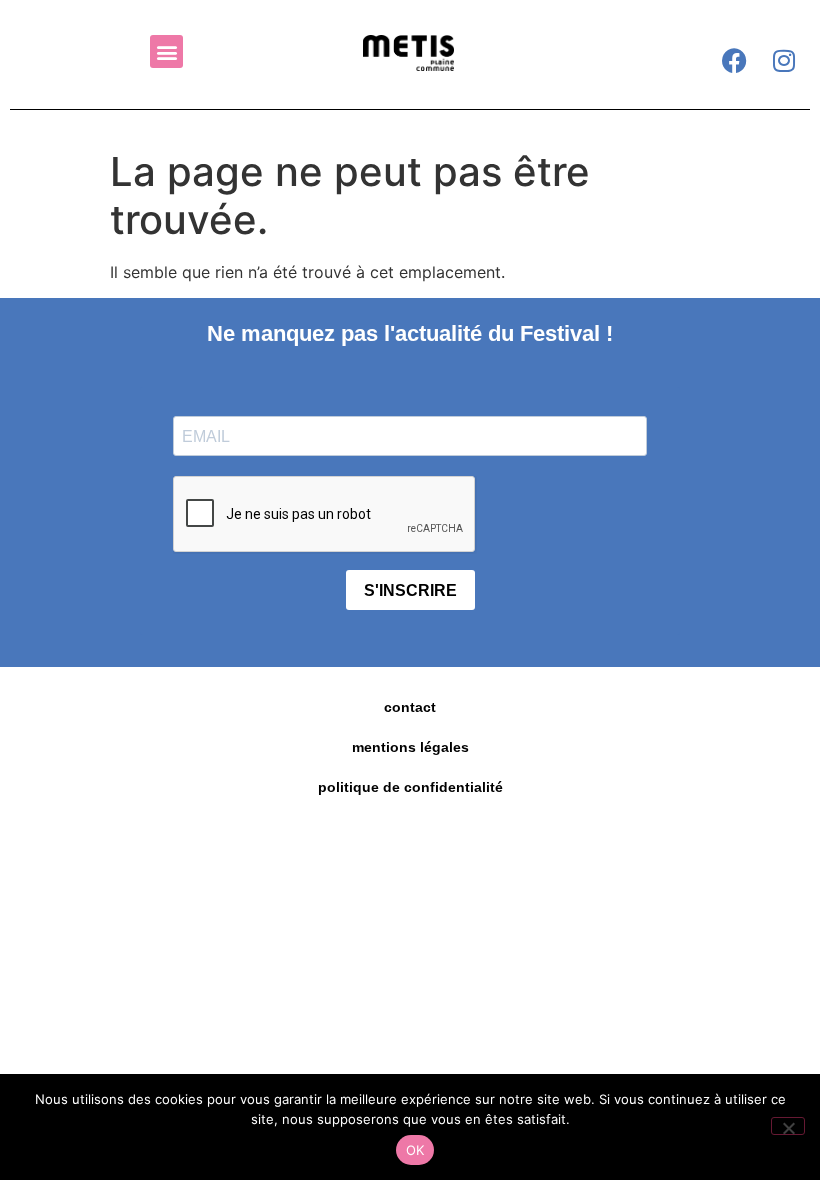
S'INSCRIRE (410, 590)
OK (415, 1150)
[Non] (788, 1126)
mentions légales (410, 747)
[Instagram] (784, 60)
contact (410, 707)
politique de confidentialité (410, 787)
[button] (166, 51)
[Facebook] (734, 60)
